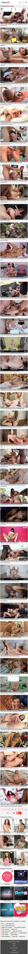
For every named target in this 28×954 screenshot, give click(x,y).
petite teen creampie (7, 927)
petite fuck (22, 936)
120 (14, 813)
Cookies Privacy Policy (14, 941)
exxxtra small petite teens (8, 925)
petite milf (14, 936)
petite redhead (23, 932)
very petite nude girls (19, 927)
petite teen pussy (6, 931)
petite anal (14, 929)
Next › (19, 813)
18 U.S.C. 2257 (14, 948)
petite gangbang (6, 936)
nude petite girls (10, 923)
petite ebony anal (17, 931)
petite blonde (14, 934)
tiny (3, 923)
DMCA (14, 943)
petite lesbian (5, 934)
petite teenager (5, 929)
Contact (14, 950)
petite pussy (14, 932)
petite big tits (5, 932)
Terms (14, 946)
